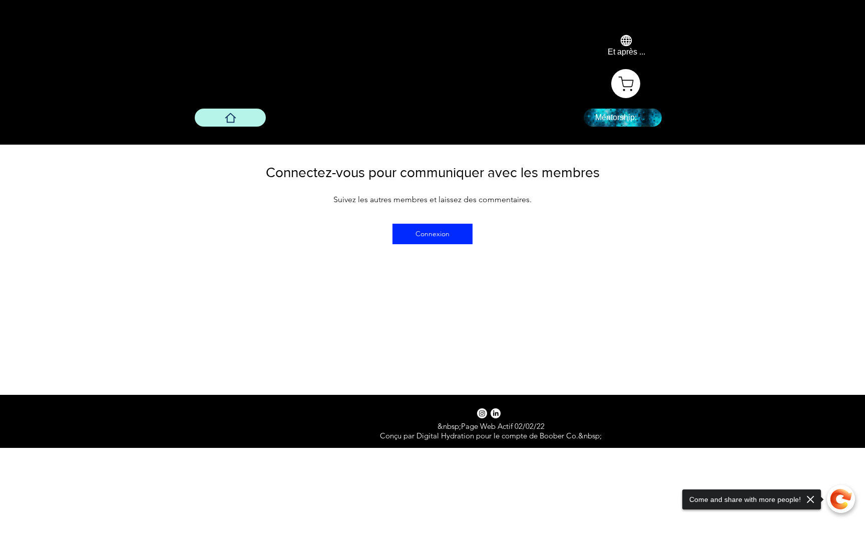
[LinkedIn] (496, 413)
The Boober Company (314, 44)
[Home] (230, 118)
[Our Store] (625, 83)
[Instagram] (482, 413)
